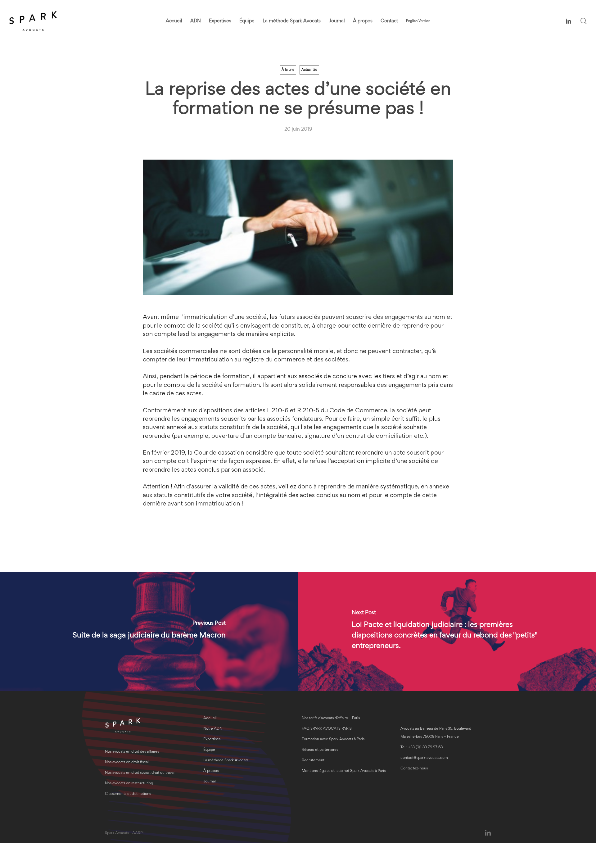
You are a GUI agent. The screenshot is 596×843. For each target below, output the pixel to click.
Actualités (309, 69)
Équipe (209, 750)
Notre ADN (212, 729)
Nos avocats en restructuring (129, 783)
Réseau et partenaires (320, 750)
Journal (209, 781)
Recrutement (313, 760)
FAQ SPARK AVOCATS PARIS (327, 729)
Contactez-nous (414, 768)
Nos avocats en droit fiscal (127, 762)
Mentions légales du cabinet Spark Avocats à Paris (344, 771)
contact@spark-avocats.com (424, 758)
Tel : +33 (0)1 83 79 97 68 (421, 747)
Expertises (211, 739)
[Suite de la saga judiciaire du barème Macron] (149, 631)
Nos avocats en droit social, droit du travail (140, 773)
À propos (211, 771)
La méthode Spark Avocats (225, 760)
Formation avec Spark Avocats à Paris (333, 739)
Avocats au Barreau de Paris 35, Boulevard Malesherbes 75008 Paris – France (435, 733)
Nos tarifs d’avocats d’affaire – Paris (331, 718)
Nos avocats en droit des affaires (132, 752)
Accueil (210, 718)
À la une (288, 69)
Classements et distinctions (128, 794)
